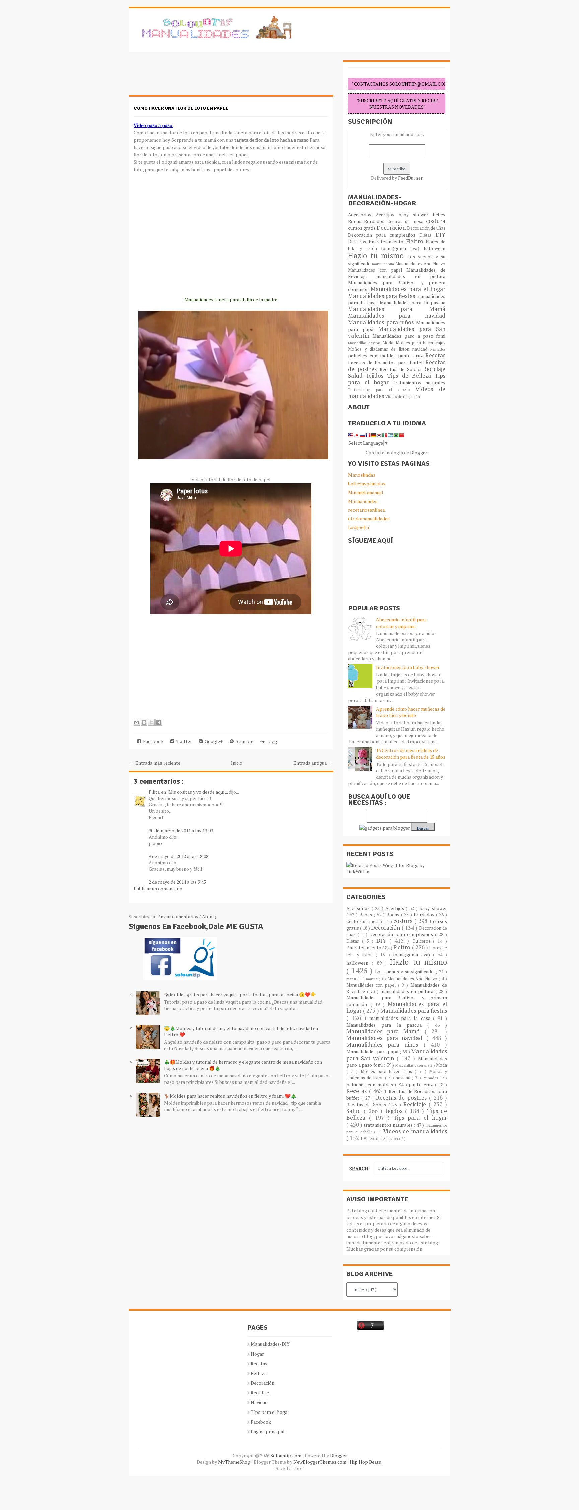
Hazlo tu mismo (377, 255)
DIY (440, 234)
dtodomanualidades (369, 518)
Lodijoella (358, 527)
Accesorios (362, 214)
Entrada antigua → (313, 763)
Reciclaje (434, 369)
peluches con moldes (373, 355)
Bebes (439, 214)
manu (377, 263)
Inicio (236, 763)
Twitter (183, 741)
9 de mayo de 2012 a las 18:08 (178, 856)
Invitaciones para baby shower (408, 667)
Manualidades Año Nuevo (420, 264)
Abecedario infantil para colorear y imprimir (401, 622)
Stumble (243, 741)
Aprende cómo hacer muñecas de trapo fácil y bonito (410, 712)
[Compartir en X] (151, 722)
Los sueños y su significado (405, 971)
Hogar (257, 1354)
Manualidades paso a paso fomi (408, 336)
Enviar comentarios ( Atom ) (186, 916)
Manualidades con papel (377, 270)
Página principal (268, 1431)
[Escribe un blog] (144, 722)
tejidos (376, 375)
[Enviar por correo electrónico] (136, 722)
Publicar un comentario (158, 888)
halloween (434, 248)
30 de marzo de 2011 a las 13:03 (181, 830)
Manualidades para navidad (396, 315)
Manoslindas (361, 475)
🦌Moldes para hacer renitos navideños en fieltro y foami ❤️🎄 (230, 1096)
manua (389, 263)
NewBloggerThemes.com (320, 1462)
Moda (388, 343)
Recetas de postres (402, 1097)
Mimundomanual (365, 492)
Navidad (259, 1402)
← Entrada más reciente (154, 763)
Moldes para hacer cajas (421, 343)
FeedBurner (410, 178)
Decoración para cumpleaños (383, 235)
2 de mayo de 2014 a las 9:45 (177, 882)
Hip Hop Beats (366, 1462)
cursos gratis (362, 228)
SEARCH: (359, 1168)
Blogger (418, 452)
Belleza (259, 1373)
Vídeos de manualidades (415, 1131)
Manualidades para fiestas (382, 296)
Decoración (392, 228)
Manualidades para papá (373, 1051)
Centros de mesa (406, 221)
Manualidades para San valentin (396, 332)
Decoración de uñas (426, 228)
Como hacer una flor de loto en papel (181, 108)
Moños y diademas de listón (380, 349)
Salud (357, 375)
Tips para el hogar (420, 1117)
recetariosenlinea (366, 510)
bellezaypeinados (366, 483)
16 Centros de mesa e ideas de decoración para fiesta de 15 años (410, 753)
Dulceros (358, 242)
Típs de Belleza (411, 375)
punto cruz (411, 355)
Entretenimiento (387, 241)
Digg (271, 741)
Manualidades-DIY (270, 1344)
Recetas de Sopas (401, 369)
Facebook (152, 741)
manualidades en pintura (410, 276)
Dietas (427, 235)
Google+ (213, 741)
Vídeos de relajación (402, 396)
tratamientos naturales (419, 382)
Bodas (356, 221)
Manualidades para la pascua (413, 302)
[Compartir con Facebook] (158, 722)
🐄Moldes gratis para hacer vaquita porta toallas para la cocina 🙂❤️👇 (240, 994)
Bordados (375, 221)
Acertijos (387, 214)
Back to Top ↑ (289, 1468)
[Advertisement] (182, 77)
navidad (421, 349)
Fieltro (416, 241)
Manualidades (362, 501)
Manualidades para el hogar (408, 289)
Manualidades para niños (382, 322)
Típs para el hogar (270, 1412)
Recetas (435, 355)
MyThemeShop (234, 1462)
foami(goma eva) (402, 248)
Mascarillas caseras (365, 342)
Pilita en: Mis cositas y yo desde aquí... (189, 792)
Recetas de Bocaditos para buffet (386, 362)
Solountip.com (286, 1455)
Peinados (437, 349)
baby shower (416, 214)
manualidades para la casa (401, 1018)
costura (435, 221)
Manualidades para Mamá (396, 309)
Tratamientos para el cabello (381, 389)
